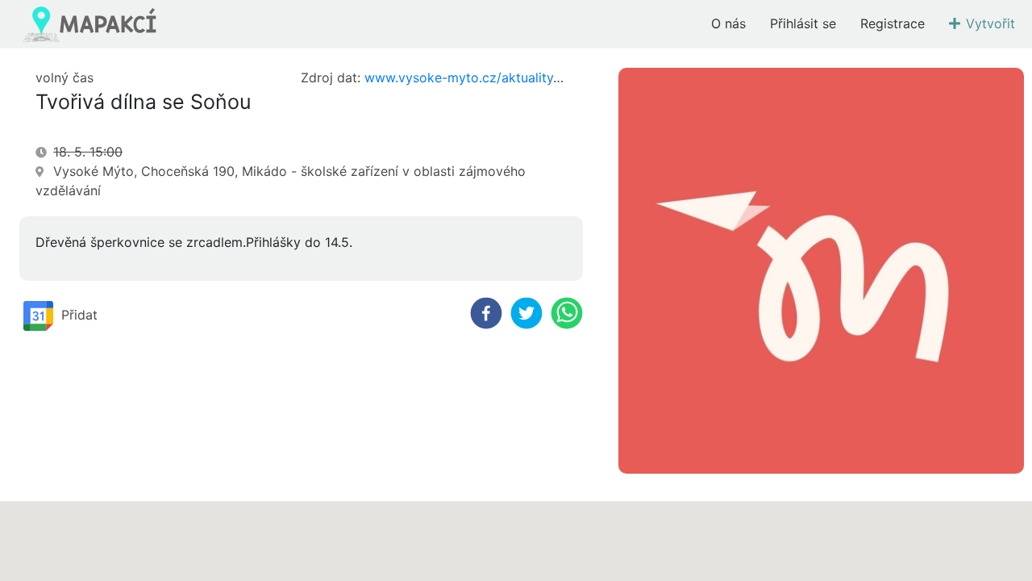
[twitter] (526, 313)
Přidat (79, 314)
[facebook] (486, 313)
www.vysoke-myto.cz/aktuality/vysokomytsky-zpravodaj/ (541, 77)
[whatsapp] (567, 313)
